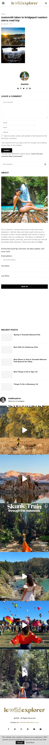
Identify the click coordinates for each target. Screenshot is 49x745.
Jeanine (5, 24)
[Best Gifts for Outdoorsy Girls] (6, 349)
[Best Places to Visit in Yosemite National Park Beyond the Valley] (6, 362)
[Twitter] (14, 729)
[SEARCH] (45, 164)
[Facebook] (8, 729)
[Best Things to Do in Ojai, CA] (6, 374)
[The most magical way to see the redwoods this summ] (24, 527)
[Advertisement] (19, 308)
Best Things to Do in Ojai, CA (25, 372)
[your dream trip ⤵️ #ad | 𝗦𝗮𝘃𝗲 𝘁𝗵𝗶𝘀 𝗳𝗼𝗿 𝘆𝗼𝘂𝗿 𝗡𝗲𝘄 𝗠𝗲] (24, 625)
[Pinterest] (27, 729)
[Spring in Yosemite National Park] (6, 337)
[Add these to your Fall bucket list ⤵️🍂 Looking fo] (24, 430)
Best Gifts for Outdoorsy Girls (26, 347)
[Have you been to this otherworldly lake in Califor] (24, 478)
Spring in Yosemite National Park (27, 335)
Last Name (5, 276)
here (40, 242)
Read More (30, 742)
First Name (5, 266)
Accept (20, 742)
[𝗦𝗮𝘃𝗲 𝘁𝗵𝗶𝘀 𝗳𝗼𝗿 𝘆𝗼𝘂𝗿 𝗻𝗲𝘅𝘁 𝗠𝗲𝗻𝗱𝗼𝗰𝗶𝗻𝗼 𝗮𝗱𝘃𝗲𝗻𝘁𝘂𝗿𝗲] (24, 576)
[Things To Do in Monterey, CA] (6, 387)
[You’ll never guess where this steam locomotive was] (24, 674)
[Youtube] (34, 729)
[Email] (40, 729)
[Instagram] (21, 729)
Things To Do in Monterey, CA (26, 384)
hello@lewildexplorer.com (29, 722)
